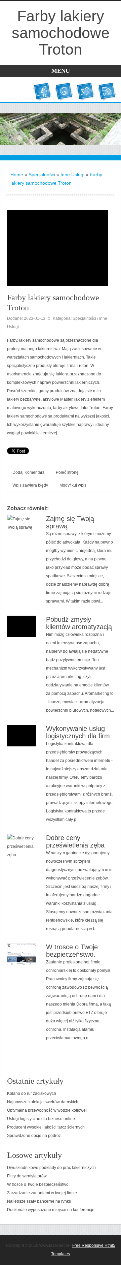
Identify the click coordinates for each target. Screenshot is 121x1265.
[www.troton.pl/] (57, 214)
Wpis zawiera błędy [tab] (30, 485)
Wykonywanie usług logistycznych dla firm (78, 732)
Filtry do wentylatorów (27, 1176)
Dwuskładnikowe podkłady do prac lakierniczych (51, 1167)
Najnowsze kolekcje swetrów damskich (42, 1102)
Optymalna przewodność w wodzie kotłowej (47, 1110)
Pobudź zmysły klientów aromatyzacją (79, 623)
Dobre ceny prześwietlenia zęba (75, 841)
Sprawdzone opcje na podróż (34, 1135)
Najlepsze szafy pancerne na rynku (39, 1201)
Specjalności (42, 174)
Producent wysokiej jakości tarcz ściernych (46, 1127)
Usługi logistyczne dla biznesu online (41, 1118)
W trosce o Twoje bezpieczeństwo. (72, 950)
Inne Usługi (72, 174)
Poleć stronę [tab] (67, 472)
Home (16, 174)
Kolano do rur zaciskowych (31, 1093)
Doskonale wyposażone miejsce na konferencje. (51, 1209)
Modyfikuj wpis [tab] (72, 485)
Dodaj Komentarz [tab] (28, 472)
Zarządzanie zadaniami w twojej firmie (42, 1193)
